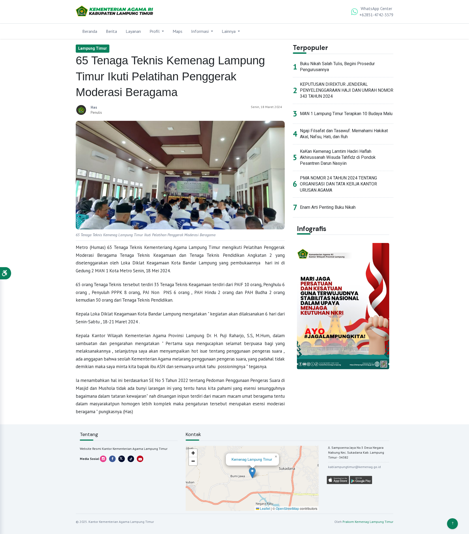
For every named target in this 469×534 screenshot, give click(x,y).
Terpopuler (310, 47)
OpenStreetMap (287, 508)
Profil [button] (155, 31)
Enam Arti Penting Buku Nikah (328, 207)
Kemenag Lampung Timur (252, 459)
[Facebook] (112, 459)
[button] (5, 273)
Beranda (89, 31)
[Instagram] (103, 459)
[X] (121, 459)
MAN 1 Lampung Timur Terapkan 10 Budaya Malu (346, 113)
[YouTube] (140, 459)
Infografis (311, 229)
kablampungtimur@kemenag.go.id (354, 467)
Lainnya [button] (229, 31)
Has (94, 107)
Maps (177, 31)
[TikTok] (131, 459)
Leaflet (264, 508)
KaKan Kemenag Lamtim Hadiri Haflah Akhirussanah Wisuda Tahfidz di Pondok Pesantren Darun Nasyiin (338, 157)
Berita (111, 31)
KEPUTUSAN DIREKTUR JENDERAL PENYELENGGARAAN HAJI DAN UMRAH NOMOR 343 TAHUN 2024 (346, 90)
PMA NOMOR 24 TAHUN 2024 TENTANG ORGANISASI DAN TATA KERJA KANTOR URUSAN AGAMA (338, 184)
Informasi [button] (200, 31)
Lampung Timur (92, 48)
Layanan (133, 31)
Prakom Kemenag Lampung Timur (368, 522)
